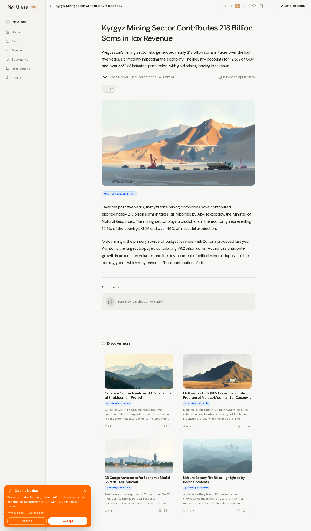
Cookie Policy (36, 512)
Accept (68, 521)
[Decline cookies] (84, 490)
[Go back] (51, 6)
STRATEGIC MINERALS (121, 194)
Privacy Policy (16, 512)
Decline (27, 521)
